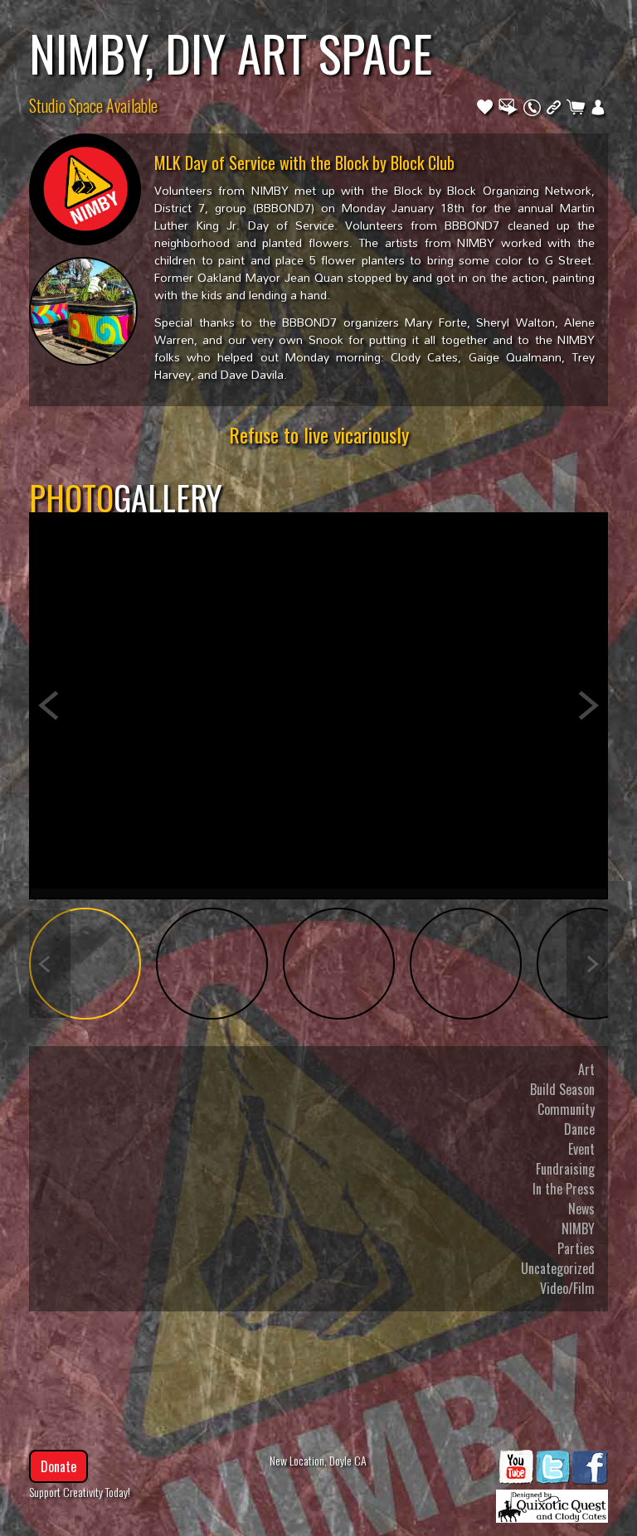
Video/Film (567, 1288)
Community (566, 1109)
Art (586, 1069)
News (581, 1209)
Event (581, 1149)
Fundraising (565, 1169)
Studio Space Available (93, 105)
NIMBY (578, 1228)
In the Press (563, 1189)
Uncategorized (558, 1268)
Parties (576, 1248)
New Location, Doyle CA (318, 1460)
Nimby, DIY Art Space (230, 53)
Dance (579, 1129)
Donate (58, 1466)
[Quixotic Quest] (552, 1502)
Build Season (562, 1089)
